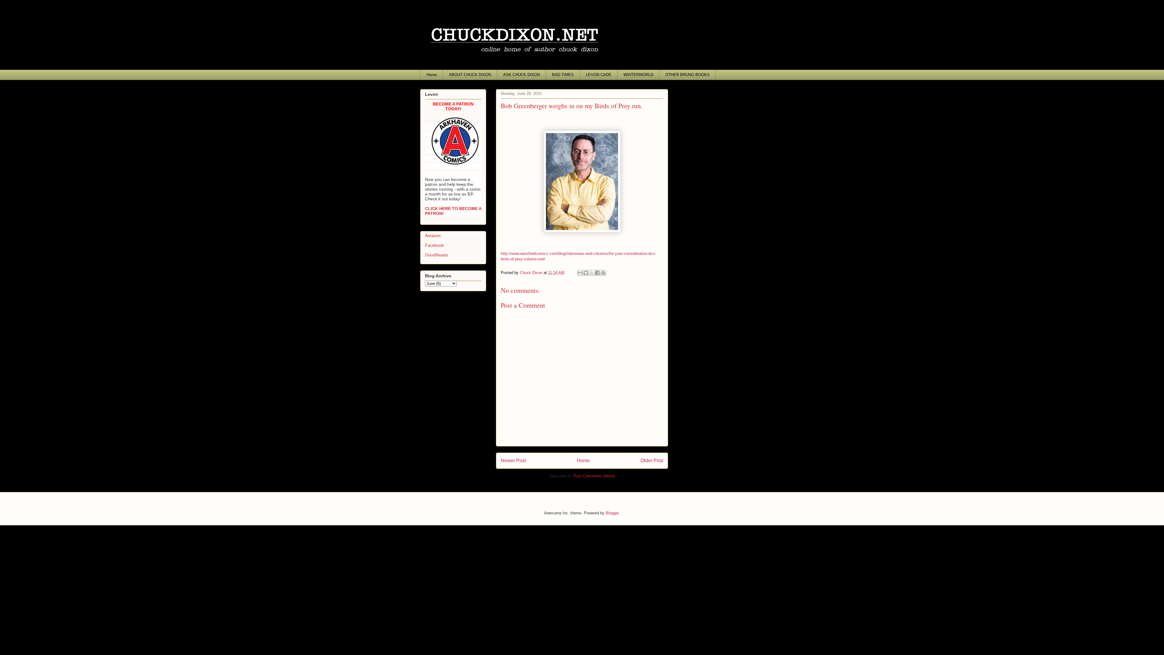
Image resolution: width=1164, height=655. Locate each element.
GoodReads (436, 254)
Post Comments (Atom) (594, 476)
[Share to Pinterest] (603, 273)
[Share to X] (592, 273)
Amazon (433, 235)
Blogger (612, 513)
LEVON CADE (598, 74)
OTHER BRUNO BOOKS (687, 74)
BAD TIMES (563, 74)
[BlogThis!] (586, 273)
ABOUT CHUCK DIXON (470, 74)
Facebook (434, 245)
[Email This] (580, 273)
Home (431, 74)
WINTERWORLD (638, 74)
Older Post (652, 460)
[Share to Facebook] (597, 273)
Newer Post (513, 460)
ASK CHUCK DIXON (521, 74)
